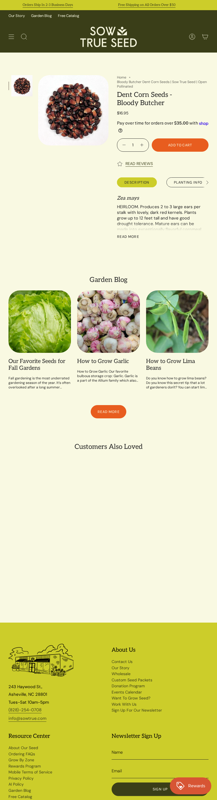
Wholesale (121, 673)
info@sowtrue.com (27, 718)
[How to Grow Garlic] (108, 321)
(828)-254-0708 (25, 710)
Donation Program (128, 685)
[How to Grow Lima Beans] (177, 321)
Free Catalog (68, 15)
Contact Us (122, 661)
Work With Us (124, 704)
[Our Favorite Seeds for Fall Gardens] (39, 321)
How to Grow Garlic (103, 361)
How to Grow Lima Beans (170, 364)
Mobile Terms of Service (30, 772)
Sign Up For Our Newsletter (137, 710)
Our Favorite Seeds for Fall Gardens (36, 364)
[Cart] (205, 37)
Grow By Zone (21, 759)
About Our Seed (23, 747)
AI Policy (16, 784)
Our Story (16, 15)
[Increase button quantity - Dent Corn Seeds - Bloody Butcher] (142, 145)
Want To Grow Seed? (131, 698)
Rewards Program (24, 766)
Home (121, 77)
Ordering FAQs (21, 753)
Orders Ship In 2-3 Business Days (41, 5)
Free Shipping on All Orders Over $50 (140, 5)
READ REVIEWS (139, 163)
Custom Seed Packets (132, 679)
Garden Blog (41, 15)
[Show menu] (11, 37)
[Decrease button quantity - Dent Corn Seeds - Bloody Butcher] (123, 145)
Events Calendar (127, 692)
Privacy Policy (21, 778)
